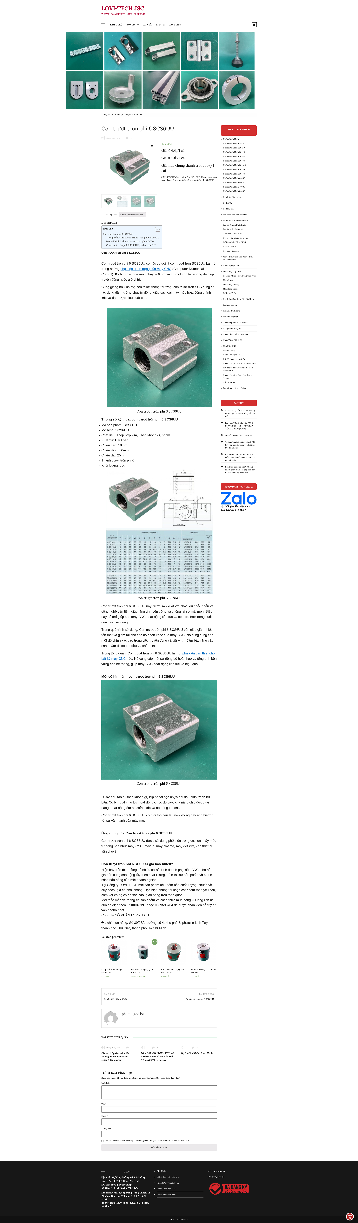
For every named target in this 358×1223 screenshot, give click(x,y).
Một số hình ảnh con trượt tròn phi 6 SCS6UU (131, 241)
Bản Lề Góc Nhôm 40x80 (116, 999)
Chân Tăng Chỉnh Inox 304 (235, 334)
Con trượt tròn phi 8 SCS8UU (200, 999)
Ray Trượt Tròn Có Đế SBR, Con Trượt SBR (238, 369)
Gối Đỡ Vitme (229, 382)
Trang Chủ (116, 25)
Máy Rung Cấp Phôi (232, 271)
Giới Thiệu (175, 25)
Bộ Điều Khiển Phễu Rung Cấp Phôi (239, 276)
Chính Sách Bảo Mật (166, 1188)
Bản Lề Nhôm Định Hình (234, 225)
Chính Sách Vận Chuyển (168, 1177)
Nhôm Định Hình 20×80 (234, 161)
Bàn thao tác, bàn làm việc (235, 214)
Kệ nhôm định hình (232, 197)
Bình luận (106, 1083)
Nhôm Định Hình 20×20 (234, 148)
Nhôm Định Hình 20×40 (234, 152)
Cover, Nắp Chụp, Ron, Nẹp (236, 238)
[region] (179, 70)
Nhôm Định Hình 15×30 (233, 143)
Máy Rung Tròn (230, 289)
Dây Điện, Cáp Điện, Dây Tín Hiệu (238, 299)
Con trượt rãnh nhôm (233, 233)
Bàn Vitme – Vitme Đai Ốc (235, 388)
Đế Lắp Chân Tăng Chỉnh (234, 242)
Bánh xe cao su (230, 305)
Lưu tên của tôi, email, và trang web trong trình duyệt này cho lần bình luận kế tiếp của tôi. (147, 1140)
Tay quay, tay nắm (231, 251)
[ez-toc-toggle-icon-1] (156, 229)
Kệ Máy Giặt (228, 209)
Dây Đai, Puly (229, 350)
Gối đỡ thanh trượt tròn (234, 359)
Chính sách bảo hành (166, 1194)
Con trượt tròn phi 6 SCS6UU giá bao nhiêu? (131, 245)
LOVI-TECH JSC (122, 8)
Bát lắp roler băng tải (233, 229)
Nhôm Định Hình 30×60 (234, 174)
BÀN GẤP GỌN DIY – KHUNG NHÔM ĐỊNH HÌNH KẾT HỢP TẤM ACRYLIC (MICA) (157, 1056)
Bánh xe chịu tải (230, 316)
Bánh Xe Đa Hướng (231, 311)
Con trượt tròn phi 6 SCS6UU (201, 180)
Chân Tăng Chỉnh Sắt (233, 340)
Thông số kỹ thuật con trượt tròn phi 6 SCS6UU (132, 237)
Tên (103, 1104)
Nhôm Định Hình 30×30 (234, 169)
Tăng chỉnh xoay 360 (232, 328)
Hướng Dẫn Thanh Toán (168, 1183)
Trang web (106, 1128)
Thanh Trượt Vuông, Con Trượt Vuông (237, 376)
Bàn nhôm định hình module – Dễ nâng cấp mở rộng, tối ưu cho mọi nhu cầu (240, 457)
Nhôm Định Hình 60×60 (234, 178)
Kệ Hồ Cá (227, 203)
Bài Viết (147, 25)
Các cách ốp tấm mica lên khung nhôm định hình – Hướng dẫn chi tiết (115, 1056)
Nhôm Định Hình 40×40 (234, 182)
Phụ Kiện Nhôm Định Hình (235, 220)
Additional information (132, 214)
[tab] (111, 214)
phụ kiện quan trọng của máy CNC (145, 269)
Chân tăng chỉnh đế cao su (235, 322)
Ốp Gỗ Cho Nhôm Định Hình (197, 1053)
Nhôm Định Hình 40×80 (234, 187)
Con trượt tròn (179, 180)
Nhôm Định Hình (231, 139)
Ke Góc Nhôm (229, 246)
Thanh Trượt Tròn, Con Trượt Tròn (239, 363)
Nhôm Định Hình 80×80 (234, 191)
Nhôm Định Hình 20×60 (234, 156)
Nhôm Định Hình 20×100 (234, 165)
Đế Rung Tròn (229, 293)
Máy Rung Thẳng (231, 284)
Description (111, 214)
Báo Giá (130, 25)
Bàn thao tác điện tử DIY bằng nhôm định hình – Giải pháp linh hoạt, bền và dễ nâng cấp (240, 470)
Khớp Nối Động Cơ (231, 354)
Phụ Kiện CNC (193, 177)
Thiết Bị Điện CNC (231, 265)
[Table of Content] (157, 229)
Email (104, 1116)
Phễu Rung (228, 280)
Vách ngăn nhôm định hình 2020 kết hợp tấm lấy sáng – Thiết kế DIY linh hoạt (240, 445)
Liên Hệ (160, 25)
